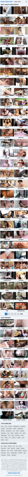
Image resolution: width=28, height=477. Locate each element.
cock (8, 433)
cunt (23, 437)
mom (2, 426)
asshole (13, 437)
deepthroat (20, 428)
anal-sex (10, 446)
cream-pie (3, 452)
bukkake (16, 433)
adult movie (9, 428)
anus (7, 440)
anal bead (22, 426)
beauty (22, 448)
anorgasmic (8, 430)
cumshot (22, 430)
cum (14, 430)
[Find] (26, 2)
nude (8, 448)
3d (1, 446)
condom (19, 437)
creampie (3, 455)
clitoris (6, 437)
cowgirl (18, 448)
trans (20, 446)
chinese (10, 426)
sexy (25, 452)
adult (12, 433)
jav (17, 446)
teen (8, 452)
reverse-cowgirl (17, 450)
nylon (22, 435)
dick (9, 435)
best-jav (13, 448)
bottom (2, 430)
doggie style (4, 435)
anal (6, 426)
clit (9, 437)
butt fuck (17, 435)
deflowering (16, 426)
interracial (3, 448)
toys (2, 437)
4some (2, 440)
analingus (3, 433)
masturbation (14, 452)
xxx (20, 433)
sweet (5, 446)
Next (21, 314)
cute (8, 450)
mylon (14, 428)
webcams (3, 450)
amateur (3, 428)
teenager (14, 455)
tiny (14, 446)
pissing (24, 450)
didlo (17, 430)
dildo (13, 435)
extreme (20, 452)
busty (24, 433)
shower (8, 455)
